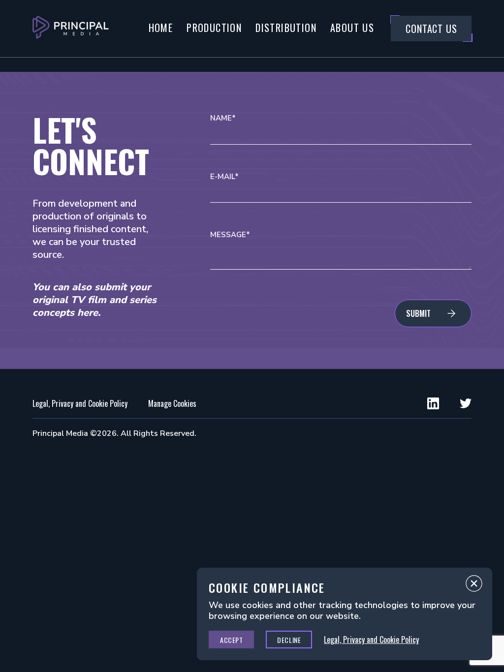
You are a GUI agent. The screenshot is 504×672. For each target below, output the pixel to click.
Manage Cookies (172, 403)
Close (474, 586)
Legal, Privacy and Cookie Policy (79, 403)
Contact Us (431, 28)
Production (214, 27)
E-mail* (224, 177)
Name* (223, 118)
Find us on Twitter (466, 403)
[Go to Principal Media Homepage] (70, 28)
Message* (230, 235)
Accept (231, 640)
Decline (289, 640)
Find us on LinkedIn (433, 403)
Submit (418, 313)
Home (161, 27)
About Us (352, 27)
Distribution (285, 27)
